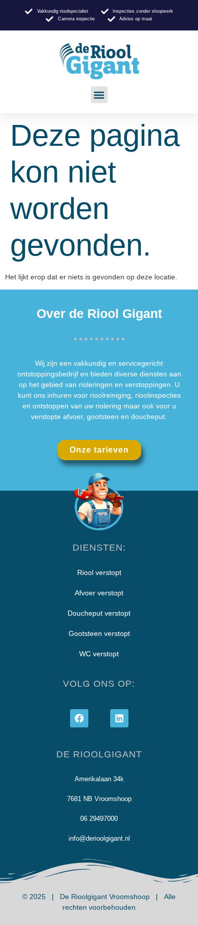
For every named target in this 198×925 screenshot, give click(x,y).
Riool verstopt (99, 572)
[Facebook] (79, 718)
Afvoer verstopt (99, 593)
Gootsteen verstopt (99, 633)
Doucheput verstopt (99, 613)
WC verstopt (99, 654)
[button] (99, 94)
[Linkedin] (119, 718)
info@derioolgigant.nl (99, 838)
